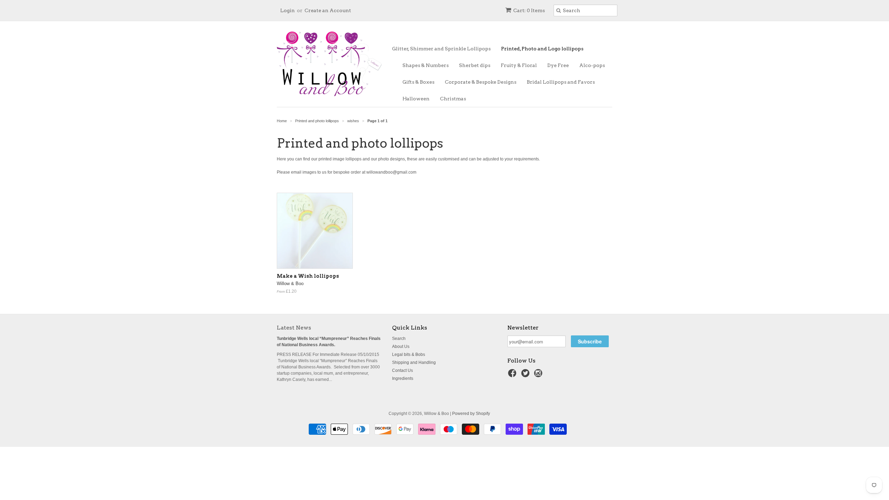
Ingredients (402, 378)
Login (287, 10)
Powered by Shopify (471, 413)
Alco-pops (592, 65)
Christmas (453, 98)
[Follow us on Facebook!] (513, 375)
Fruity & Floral (519, 65)
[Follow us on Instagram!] (539, 375)
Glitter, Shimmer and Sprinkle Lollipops (441, 48)
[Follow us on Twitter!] (526, 375)
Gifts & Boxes (418, 82)
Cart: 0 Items (529, 10)
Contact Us (402, 370)
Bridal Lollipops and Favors (561, 82)
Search (399, 338)
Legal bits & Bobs (408, 354)
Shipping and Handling (414, 362)
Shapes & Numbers (425, 65)
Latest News (294, 327)
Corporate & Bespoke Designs (480, 82)
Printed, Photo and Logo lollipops (542, 48)
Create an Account (328, 10)
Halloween (416, 98)
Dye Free (558, 65)
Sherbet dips (474, 65)
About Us (400, 346)
